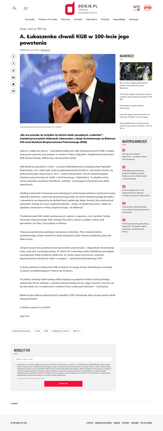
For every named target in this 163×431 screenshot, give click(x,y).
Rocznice (65, 19)
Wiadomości (45, 50)
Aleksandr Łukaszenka (21, 331)
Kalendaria (91, 19)
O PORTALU (89, 423)
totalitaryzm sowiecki (60, 331)
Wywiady (30, 19)
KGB (46, 331)
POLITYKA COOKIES (146, 423)
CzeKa (37, 331)
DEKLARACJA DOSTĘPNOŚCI (103, 423)
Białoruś (76, 331)
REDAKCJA (117, 423)
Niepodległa (119, 19)
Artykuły (105, 19)
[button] (151, 404)
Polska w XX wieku (47, 19)
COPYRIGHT (125, 423)
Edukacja (133, 19)
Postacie (78, 19)
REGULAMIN (134, 423)
